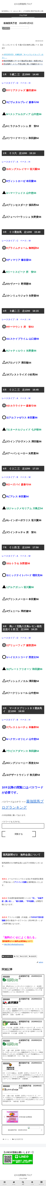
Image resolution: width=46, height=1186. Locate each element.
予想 (17, 956)
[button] (41, 580)
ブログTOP (23, 1178)
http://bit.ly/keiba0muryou (14, 944)
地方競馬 (24, 956)
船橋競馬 (33, 956)
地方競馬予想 (8, 956)
